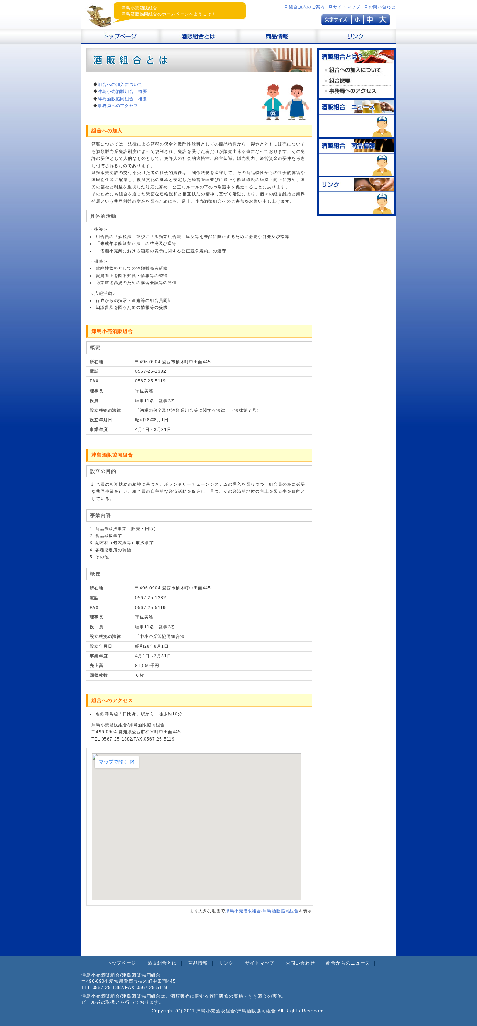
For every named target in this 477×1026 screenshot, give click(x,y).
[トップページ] (120, 40)
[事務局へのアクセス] (356, 94)
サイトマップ (346, 7)
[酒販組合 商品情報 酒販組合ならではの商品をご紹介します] (356, 172)
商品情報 (198, 963)
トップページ (121, 963)
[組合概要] (356, 82)
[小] (357, 22)
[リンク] (356, 40)
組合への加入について (120, 84)
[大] (383, 22)
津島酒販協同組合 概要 (122, 98)
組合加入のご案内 (307, 7)
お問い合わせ (382, 7)
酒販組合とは (162, 963)
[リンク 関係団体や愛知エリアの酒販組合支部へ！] (356, 210)
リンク (226, 963)
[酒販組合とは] (199, 40)
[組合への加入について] (356, 72)
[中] (369, 22)
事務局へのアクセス (118, 105)
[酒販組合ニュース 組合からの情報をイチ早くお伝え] (356, 133)
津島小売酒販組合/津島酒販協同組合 (262, 910)
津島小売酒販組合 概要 (122, 91)
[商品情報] (278, 40)
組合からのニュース (348, 963)
